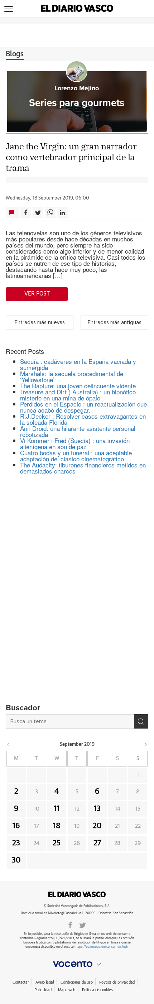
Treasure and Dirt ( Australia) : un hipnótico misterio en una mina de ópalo (78, 394)
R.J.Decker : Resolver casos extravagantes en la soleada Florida (83, 419)
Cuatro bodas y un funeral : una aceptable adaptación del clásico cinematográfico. (76, 455)
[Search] (141, 721)
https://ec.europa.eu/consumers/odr (100, 946)
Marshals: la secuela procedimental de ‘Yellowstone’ (71, 376)
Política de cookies (97, 990)
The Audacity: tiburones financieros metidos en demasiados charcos (83, 467)
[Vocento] (77, 964)
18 (57, 826)
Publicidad (42, 990)
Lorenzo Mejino (76, 88)
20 (97, 826)
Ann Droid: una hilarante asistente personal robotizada (77, 431)
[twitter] (82, 924)
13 (97, 808)
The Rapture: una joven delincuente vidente (78, 385)
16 (16, 826)
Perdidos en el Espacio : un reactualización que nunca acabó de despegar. (83, 406)
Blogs (15, 54)
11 (56, 808)
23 (16, 843)
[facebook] (70, 924)
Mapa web (66, 990)
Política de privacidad (117, 982)
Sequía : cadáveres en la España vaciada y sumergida (78, 364)
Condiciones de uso (76, 982)
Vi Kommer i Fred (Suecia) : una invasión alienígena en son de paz (75, 443)
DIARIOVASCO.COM (77, 894)
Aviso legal (44, 982)
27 (97, 843)
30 (16, 860)
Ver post (37, 294)
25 (57, 843)
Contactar (21, 982)
